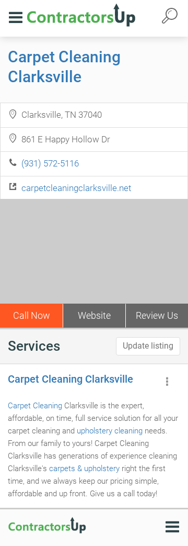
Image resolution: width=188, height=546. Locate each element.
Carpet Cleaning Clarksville (70, 379)
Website (94, 315)
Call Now (31, 315)
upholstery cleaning (110, 431)
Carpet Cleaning (35, 405)
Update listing (148, 346)
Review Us (157, 315)
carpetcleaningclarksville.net (76, 188)
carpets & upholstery (84, 468)
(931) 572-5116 (50, 163)
